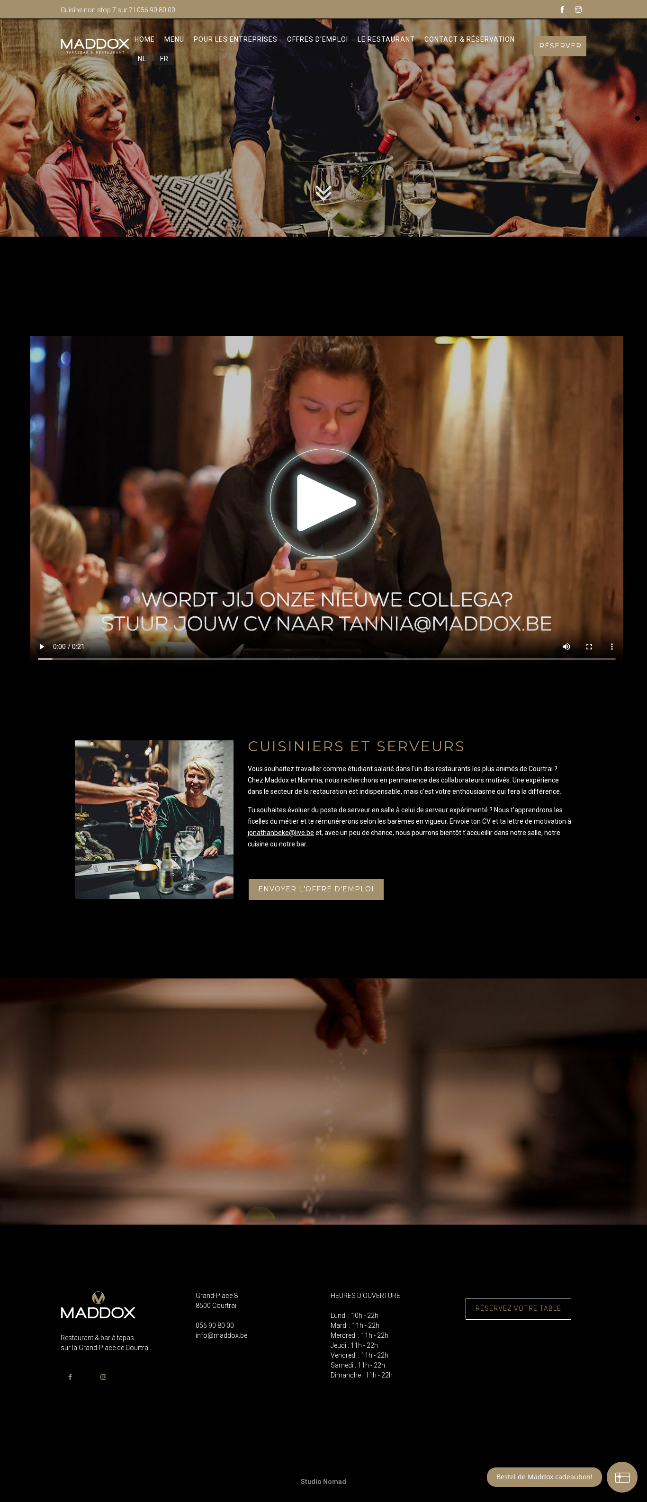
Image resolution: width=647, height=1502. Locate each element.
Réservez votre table (518, 1308)
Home (145, 39)
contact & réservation (469, 39)
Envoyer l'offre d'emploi (316, 889)
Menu (174, 39)
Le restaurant (386, 39)
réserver (560, 46)
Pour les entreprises (236, 39)
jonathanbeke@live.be (281, 832)
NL (142, 58)
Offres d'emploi (317, 39)
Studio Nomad (323, 1481)
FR (164, 58)
